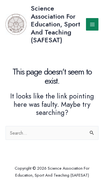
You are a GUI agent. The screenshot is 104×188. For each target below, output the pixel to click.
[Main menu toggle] (92, 24)
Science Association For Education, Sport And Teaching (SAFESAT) (55, 24)
